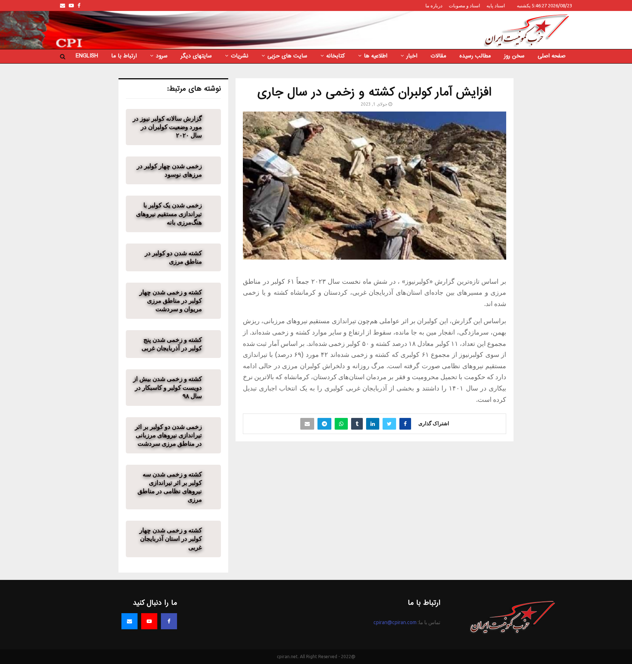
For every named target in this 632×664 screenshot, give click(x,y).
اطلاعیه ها (375, 56)
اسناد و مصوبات (464, 5)
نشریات (239, 56)
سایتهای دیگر (196, 56)
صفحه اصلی (551, 56)
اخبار (411, 56)
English (87, 56)
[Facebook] (169, 621)
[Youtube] (149, 621)
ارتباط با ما (124, 56)
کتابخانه (335, 56)
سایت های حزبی (287, 56)
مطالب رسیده (475, 56)
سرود (162, 56)
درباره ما (434, 5)
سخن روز (514, 56)
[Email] (129, 621)
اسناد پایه (495, 5)
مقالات (438, 56)
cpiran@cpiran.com (395, 622)
